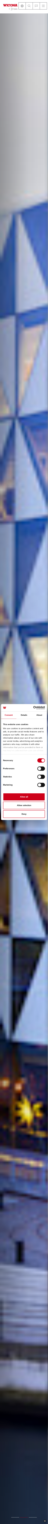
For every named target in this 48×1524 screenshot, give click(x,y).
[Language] (22, 5)
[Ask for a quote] (36, 5)
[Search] (29, 5)
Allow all (24, 797)
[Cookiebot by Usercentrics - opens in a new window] (34, 707)
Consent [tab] (9, 715)
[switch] (41, 768)
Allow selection (24, 805)
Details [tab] (24, 715)
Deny (24, 814)
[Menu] (43, 5)
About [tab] (39, 715)
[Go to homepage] (10, 6)
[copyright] (44, 1521)
